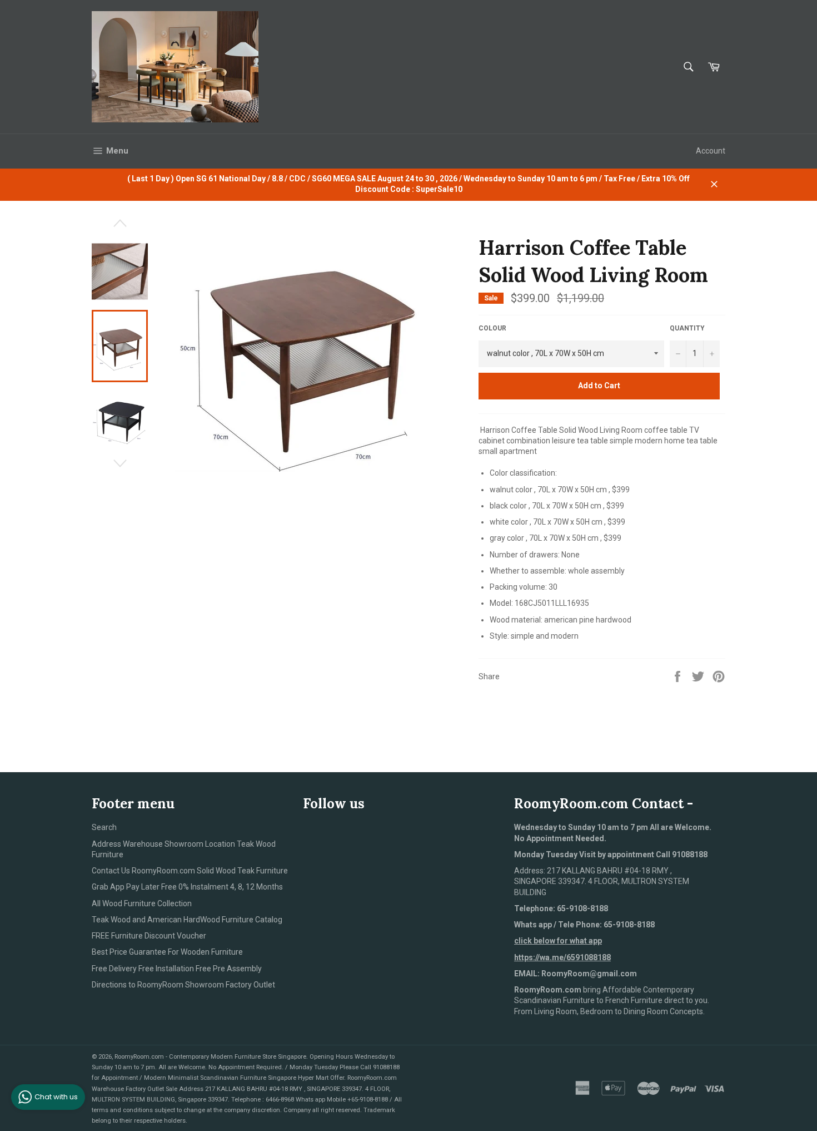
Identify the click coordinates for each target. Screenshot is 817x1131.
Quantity (687, 328)
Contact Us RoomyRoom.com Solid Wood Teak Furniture (190, 870)
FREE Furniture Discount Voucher (149, 935)
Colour (492, 328)
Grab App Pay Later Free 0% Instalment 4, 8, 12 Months (187, 886)
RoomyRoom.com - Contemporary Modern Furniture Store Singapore (210, 1056)
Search (104, 827)
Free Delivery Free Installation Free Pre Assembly (177, 968)
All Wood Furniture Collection (142, 903)
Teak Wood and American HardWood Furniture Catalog (187, 919)
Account (710, 150)
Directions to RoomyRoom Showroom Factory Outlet (183, 984)
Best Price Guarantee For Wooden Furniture (167, 951)
